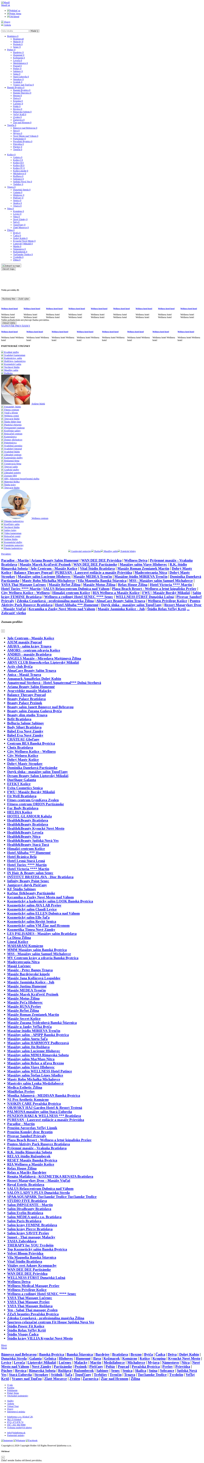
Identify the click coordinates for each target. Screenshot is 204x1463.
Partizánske (19, 138)
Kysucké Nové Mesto (24, 241)
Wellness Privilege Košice (167, 601)
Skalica (17, 203)
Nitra (10, 208)
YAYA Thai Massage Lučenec (23, 585)
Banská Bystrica (15, 87)
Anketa (7, 25)
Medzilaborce (20, 63)
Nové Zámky (20, 219)
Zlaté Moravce (21, 227)
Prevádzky (6, 554)
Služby (10, 1401)
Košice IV (19, 168)
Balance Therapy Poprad (33, 572)
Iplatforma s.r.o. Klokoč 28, (20, 1416)
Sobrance (18, 179)
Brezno (17, 95)
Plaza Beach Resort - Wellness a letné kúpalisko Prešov (154, 589)
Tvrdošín (18, 257)
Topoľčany (19, 224)
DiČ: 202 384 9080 (16, 1425)
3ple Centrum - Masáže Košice (53, 568)
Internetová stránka (16, 1411)
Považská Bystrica (22, 141)
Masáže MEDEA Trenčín (92, 576)
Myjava (17, 133)
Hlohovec (18, 195)
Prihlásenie (12, 1390)
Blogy (4, 1345)
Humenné (18, 55)
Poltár (16, 106)
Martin (17, 246)
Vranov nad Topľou (23, 84)
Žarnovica (18, 120)
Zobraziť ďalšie (8, 323)
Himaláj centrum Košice (71, 593)
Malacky (18, 41)
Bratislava (12, 36)
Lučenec (18, 103)
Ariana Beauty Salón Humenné (55, 560)
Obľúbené (14, 16)
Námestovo (19, 249)
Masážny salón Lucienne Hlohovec (44, 576)
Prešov (11, 49)
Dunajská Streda (21, 189)
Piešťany (18, 198)
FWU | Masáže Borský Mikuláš (166, 593)
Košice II (18, 162)
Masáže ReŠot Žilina (64, 585)
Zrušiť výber (23, 299)
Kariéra (10, 1387)
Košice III (18, 165)
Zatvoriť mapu (8, 269)
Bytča (16, 233)
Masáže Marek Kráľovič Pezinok (45, 564)
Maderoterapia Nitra (151, 572)
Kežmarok (19, 58)
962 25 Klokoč (14, 1419)
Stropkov (18, 79)
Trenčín (11, 125)
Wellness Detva (135, 560)
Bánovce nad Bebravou (25, 128)
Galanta (17, 192)
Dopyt (7, 22)
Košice (11, 154)
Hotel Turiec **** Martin (21, 589)
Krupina (18, 101)
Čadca (17, 235)
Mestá (4, 1348)
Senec (17, 47)
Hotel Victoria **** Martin (171, 585)
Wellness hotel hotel (9, 308)
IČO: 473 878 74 (15, 1422)
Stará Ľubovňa (21, 76)
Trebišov (18, 184)
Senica (17, 200)
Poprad (17, 66)
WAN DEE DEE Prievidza (101, 560)
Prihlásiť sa (15, 10)
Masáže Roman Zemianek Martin (143, 568)
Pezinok (18, 44)
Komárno (18, 211)
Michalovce (19, 173)
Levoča (17, 60)
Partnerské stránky (15, 1435)
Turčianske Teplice (23, 254)
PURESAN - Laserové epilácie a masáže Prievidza (93, 572)
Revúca (17, 109)
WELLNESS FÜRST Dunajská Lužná (145, 597)
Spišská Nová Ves (22, 181)
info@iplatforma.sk (16, 1432)
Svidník (17, 82)
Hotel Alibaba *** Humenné (77, 605)
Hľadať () (34, 31)
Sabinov (18, 71)
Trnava (11, 187)
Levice (17, 214)
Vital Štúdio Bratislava (97, 568)
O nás (10, 1385)
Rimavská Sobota (22, 111)
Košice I (18, 160)
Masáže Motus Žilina (99, 585)
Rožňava (18, 176)
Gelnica (17, 157)
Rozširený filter (8, 299)
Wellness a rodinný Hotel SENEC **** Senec (78, 597)
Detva (17, 98)
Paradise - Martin (15, 560)
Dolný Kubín (20, 238)
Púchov (17, 147)
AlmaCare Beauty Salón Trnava (120, 601)
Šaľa (16, 222)
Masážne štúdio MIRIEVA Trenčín (140, 576)
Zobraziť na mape (12, 266)
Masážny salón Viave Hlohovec (143, 564)
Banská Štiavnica (22, 93)
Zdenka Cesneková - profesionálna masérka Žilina (55, 601)
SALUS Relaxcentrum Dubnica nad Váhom (76, 589)
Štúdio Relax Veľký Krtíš (166, 609)
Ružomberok (20, 251)
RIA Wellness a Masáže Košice (116, 593)
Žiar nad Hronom (22, 122)
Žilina (10, 230)
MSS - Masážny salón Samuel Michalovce (161, 581)
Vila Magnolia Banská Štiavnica (102, 581)
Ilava (16, 130)
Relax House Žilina (132, 585)
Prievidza (18, 144)
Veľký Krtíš (19, 114)
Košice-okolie (20, 171)
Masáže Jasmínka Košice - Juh (121, 609)
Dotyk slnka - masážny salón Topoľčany (131, 605)
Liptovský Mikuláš (23, 243)
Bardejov (18, 52)
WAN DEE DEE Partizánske (95, 564)
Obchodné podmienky (17, 1395)
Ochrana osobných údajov (19, 1427)
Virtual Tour (13, 1406)
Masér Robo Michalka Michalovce (48, 581)
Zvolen (17, 117)
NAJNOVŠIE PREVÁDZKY (15, 326)
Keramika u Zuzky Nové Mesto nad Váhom (62, 609)
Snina (16, 74)
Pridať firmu (15, 13)
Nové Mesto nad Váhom (25, 136)
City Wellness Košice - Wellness (25, 593)
